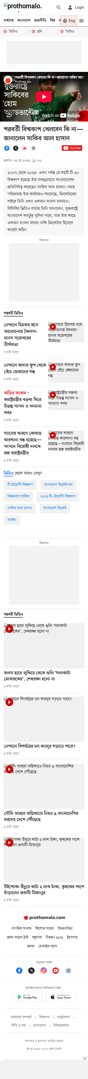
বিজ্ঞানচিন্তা (65, 928)
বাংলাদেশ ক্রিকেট (54, 508)
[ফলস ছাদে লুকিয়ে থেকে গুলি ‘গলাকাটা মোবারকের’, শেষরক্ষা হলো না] (44, 645)
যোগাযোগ (39, 1025)
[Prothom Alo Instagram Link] (46, 971)
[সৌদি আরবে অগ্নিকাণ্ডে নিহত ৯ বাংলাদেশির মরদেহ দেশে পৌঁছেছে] (44, 786)
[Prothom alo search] (58, 7)
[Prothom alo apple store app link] (61, 998)
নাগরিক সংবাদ (21, 928)
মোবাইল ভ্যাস (47, 946)
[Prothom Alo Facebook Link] (21, 971)
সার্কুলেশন (63, 1017)
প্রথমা (31, 946)
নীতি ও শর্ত (18, 1025)
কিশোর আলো (44, 928)
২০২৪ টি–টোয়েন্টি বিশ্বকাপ (58, 496)
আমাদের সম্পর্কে (21, 1017)
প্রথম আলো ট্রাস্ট (17, 937)
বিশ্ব (52, 21)
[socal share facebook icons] (8, 150)
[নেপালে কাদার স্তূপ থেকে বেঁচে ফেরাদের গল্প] (66, 372)
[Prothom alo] (24, 7)
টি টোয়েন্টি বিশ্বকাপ (20, 484)
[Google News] (68, 971)
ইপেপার (72, 937)
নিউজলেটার (61, 1025)
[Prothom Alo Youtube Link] (58, 971)
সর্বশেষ (9, 21)
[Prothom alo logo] (44, 919)
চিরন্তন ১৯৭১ (54, 937)
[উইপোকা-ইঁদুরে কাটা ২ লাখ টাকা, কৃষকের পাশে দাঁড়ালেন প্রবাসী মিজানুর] (44, 859)
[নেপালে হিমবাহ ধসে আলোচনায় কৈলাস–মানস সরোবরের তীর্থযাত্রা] (66, 332)
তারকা (12, 520)
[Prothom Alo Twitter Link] (34, 971)
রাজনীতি (40, 21)
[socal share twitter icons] (17, 150)
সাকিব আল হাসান (20, 508)
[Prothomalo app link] (27, 998)
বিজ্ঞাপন (44, 1017)
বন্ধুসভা (37, 937)
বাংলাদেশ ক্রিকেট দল (58, 484)
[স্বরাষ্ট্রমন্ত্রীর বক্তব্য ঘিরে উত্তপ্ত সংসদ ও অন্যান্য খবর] (66, 400)
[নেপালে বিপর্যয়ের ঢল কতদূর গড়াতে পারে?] (44, 719)
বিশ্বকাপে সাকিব (18, 496)
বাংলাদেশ (24, 21)
